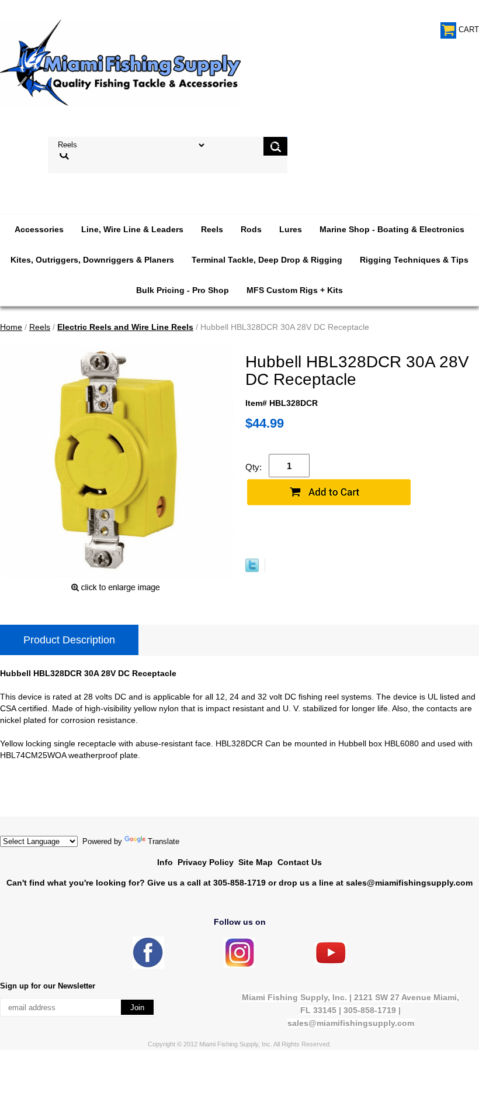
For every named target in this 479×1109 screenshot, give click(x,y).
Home (11, 327)
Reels (212, 229)
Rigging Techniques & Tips (414, 259)
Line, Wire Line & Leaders (132, 229)
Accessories (39, 229)
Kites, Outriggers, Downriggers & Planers (92, 259)
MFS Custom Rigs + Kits (295, 290)
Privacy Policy (206, 862)
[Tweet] (252, 569)
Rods (251, 229)
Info (165, 862)
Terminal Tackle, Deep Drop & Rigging (267, 259)
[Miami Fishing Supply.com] (330, 961)
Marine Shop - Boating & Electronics (392, 229)
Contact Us (299, 862)
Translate (163, 841)
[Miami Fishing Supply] (148, 966)
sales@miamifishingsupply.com (409, 882)
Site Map (255, 862)
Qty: (253, 467)
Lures (290, 229)
